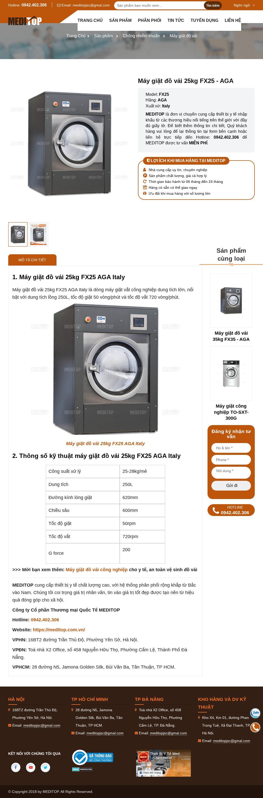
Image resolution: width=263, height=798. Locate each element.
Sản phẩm (120, 20)
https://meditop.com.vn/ (59, 629)
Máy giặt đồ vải (183, 36)
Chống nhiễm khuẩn (141, 36)
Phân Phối (149, 20)
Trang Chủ (76, 36)
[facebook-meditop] (163, 763)
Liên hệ (233, 20)
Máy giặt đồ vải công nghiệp (97, 569)
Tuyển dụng (204, 20)
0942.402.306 (34, 5)
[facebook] (15, 767)
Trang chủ (90, 20)
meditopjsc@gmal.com (91, 5)
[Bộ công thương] (98, 757)
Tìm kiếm (213, 5)
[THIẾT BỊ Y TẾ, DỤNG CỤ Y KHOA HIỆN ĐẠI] (25, 20)
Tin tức (175, 20)
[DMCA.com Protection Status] (82, 769)
